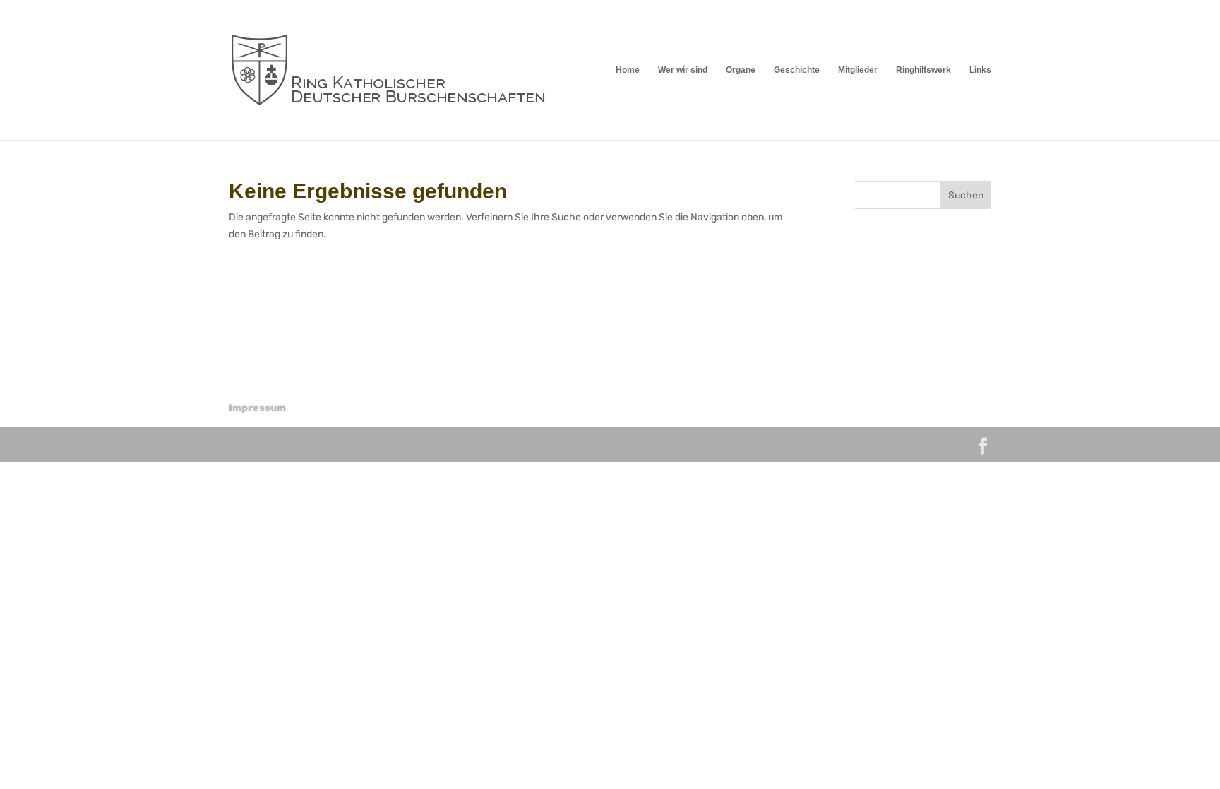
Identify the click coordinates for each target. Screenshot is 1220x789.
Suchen (965, 195)
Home (628, 70)
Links (980, 70)
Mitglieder (858, 70)
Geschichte (797, 70)
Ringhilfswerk (923, 70)
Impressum (257, 408)
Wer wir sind (682, 70)
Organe (740, 70)
